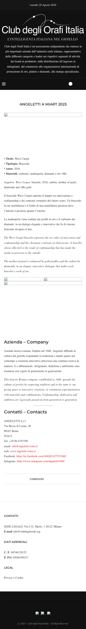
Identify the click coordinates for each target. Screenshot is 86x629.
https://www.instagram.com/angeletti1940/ (41, 461)
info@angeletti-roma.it (25, 446)
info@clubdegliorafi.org (26, 531)
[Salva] (82, 84)
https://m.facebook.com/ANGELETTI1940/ (41, 456)
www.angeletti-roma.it (23, 451)
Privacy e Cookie (13, 577)
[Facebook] (49, 84)
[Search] (64, 84)
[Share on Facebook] (45, 479)
